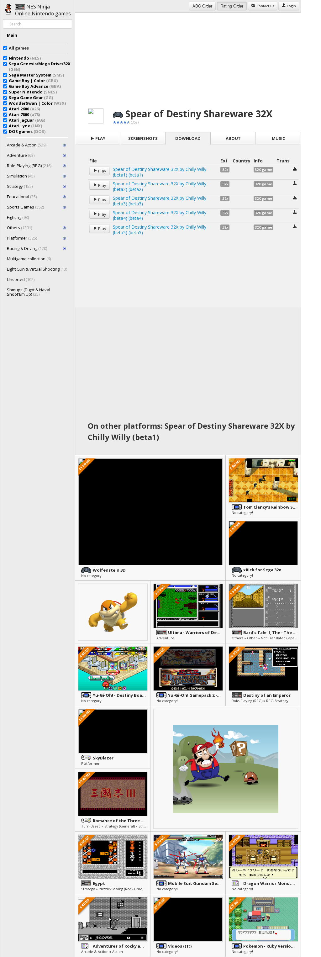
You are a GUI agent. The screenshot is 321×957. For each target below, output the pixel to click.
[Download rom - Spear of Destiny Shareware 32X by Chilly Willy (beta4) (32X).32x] (295, 213)
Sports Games (25, 207)
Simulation (20, 176)
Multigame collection (29, 259)
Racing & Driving (27, 248)
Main (12, 35)
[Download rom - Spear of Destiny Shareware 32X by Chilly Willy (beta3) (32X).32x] (295, 198)
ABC (202, 6)
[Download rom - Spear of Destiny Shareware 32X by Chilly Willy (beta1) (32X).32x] (295, 169)
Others (19, 227)
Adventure (20, 155)
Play (99, 138)
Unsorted (20, 279)
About (233, 138)
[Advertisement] (188, 56)
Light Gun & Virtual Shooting (37, 269)
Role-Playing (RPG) (29, 165)
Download (188, 138)
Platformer (22, 238)
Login (291, 5)
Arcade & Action (26, 145)
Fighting (18, 217)
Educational (22, 196)
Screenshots (143, 138)
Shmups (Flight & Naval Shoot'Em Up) (28, 292)
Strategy (20, 186)
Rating (231, 6)
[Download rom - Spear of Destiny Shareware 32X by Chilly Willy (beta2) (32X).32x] (295, 184)
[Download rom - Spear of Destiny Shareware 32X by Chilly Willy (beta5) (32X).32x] (295, 227)
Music (278, 138)
